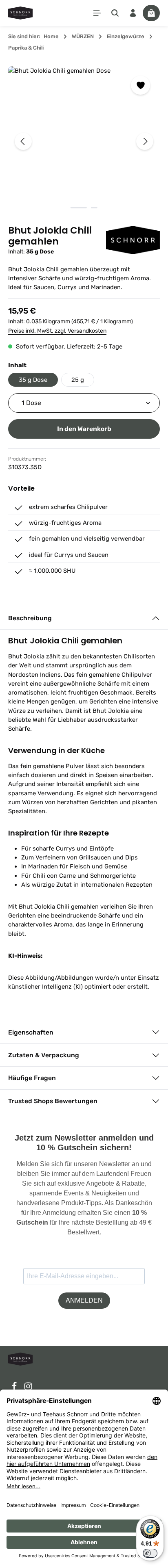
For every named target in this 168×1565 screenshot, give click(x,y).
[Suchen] (115, 13)
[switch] (150, 1553)
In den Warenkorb (84, 429)
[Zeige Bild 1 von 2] (79, 207)
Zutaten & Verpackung (43, 1055)
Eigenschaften (30, 1032)
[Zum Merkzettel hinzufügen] (140, 85)
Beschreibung (30, 618)
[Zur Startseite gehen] (20, 12)
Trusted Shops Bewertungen (52, 1101)
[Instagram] (28, 1388)
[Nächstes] (144, 141)
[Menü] (97, 13)
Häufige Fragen (32, 1078)
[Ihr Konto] (133, 13)
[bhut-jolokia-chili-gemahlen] (83, 141)
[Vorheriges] (23, 141)
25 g (77, 379)
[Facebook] (15, 1388)
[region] (84, 141)
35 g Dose (33, 379)
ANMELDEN (84, 1300)
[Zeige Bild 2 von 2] (94, 207)
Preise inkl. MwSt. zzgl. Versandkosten (57, 330)
